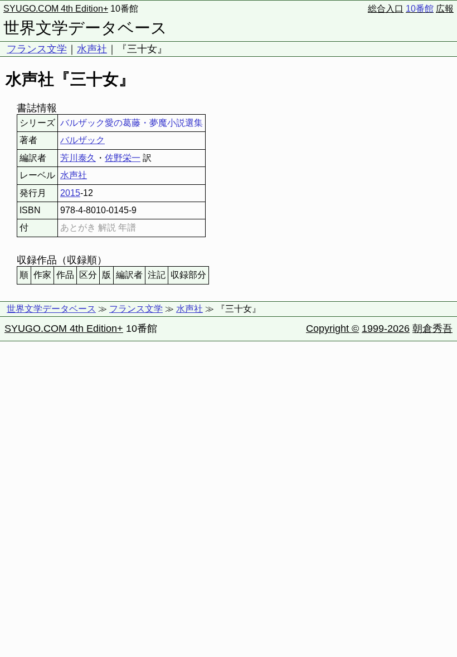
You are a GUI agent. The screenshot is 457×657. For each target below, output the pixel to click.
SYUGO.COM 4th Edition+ (55, 8)
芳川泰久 (78, 158)
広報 (445, 8)
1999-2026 (386, 328)
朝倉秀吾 (432, 328)
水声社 (92, 49)
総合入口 (385, 8)
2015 (70, 193)
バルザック (82, 140)
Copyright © (332, 328)
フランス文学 (37, 49)
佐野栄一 (122, 158)
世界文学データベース (85, 28)
